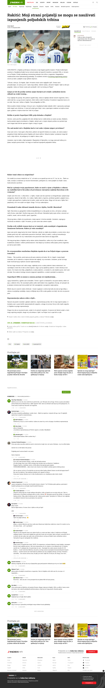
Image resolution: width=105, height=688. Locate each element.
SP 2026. (15, 6)
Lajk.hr (54, 665)
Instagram (87, 665)
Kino (69, 665)
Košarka (57, 6)
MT (9, 570)
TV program (70, 662)
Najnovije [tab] (77, 31)
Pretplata (30, 2)
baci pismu (14, 503)
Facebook (87, 660)
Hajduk (47, 6)
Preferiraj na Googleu (91, 26)
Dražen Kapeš (18, 530)
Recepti (54, 662)
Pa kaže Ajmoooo (19, 490)
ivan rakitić (26, 344)
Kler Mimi (13, 585)
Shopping (39, 660)
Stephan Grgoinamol (16, 482)
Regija (8, 665)
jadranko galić (19, 434)
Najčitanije (28, 6)
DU (14, 426)
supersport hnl (37, 344)
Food (38, 667)
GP (9, 603)
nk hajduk (17, 344)
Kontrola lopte (15, 411)
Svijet (8, 660)
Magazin (40, 657)
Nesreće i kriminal (11, 670)
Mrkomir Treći (15, 569)
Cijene (69, 2)
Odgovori (55, 670)
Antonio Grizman (15, 561)
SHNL (52, 6)
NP (14, 419)
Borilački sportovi (65, 6)
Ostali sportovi (75, 6)
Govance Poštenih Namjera (18, 442)
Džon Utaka (18, 426)
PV (9, 401)
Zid (37, 2)
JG (14, 434)
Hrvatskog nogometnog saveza (57, 76)
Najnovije (21, 6)
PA (14, 490)
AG (9, 562)
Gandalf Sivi (14, 595)
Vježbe (54, 667)
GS (9, 596)
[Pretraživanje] (96, 2)
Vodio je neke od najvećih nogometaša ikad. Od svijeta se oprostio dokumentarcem (86, 38)
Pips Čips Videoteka (16, 400)
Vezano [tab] (93, 31)
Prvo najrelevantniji (23, 396)
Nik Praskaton (19, 419)
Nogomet (35, 6)
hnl (10, 344)
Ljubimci (39, 665)
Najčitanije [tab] (86, 31)
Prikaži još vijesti (85, 45)
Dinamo (42, 6)
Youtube (87, 662)
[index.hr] (16, 2)
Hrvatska (9, 662)
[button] (9, 361)
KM (9, 586)
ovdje (46, 326)
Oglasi (62, 2)
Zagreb (9, 667)
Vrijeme (69, 667)
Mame (39, 670)
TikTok (87, 667)
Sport (49, 2)
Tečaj (69, 660)
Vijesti (42, 2)
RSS (69, 670)
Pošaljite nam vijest (87, 670)
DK (14, 530)
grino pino (14, 602)
